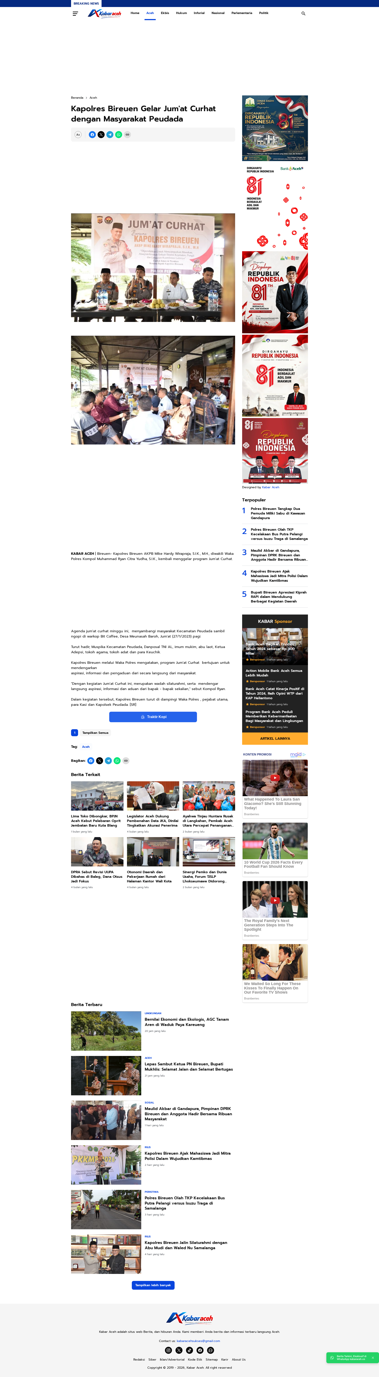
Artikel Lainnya (275, 738)
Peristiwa (152, 1192)
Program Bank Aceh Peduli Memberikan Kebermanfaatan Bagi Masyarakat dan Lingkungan (274, 716)
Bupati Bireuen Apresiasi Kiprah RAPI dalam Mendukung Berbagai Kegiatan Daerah (279, 597)
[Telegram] (109, 134)
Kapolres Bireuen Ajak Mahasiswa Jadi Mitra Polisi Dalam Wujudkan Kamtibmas (188, 1156)
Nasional (218, 13)
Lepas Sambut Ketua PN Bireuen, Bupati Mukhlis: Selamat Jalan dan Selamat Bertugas (189, 1067)
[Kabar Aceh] (104, 13)
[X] (101, 134)
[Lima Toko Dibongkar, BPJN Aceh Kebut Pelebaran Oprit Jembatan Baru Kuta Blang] (97, 796)
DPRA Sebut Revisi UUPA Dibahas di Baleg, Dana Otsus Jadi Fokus (96, 876)
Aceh (150, 13)
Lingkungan (153, 1013)
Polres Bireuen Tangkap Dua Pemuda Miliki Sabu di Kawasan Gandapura (278, 513)
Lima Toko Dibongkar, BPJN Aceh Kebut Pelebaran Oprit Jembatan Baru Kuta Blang (96, 821)
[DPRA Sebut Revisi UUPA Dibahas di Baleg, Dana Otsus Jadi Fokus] (97, 851)
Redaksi (139, 1359)
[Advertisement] (189, 57)
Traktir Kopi (156, 717)
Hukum (181, 13)
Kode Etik (195, 1359)
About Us (239, 1359)
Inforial (199, 13)
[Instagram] (168, 1350)
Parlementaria (242, 13)
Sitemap (212, 1359)
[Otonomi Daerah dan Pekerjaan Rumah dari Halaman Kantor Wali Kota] (153, 851)
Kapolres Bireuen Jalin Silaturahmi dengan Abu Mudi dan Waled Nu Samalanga (186, 1245)
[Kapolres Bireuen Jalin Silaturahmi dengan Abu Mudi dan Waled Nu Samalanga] (106, 1254)
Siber (152, 1359)
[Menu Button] (75, 13)
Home (135, 13)
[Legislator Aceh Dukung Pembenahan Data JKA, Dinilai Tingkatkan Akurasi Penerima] (153, 796)
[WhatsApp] (118, 134)
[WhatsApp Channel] (210, 1350)
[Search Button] (303, 13)
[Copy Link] (127, 134)
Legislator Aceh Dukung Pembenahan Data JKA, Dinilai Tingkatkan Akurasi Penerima (152, 821)
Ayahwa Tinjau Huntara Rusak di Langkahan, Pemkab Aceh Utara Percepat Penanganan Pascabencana (208, 821)
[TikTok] (189, 1350)
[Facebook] (92, 134)
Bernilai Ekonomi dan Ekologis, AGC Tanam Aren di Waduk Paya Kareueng (187, 1022)
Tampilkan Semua (95, 733)
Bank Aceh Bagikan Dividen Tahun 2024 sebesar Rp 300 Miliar (270, 649)
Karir (224, 1359)
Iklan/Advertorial (172, 1359)
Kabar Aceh (270, 487)
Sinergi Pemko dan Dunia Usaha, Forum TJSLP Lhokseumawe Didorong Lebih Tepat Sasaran (205, 876)
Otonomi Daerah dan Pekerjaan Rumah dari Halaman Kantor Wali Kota (149, 876)
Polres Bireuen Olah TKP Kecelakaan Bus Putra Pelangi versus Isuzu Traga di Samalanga (185, 1203)
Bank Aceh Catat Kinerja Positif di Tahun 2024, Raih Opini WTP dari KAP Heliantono (275, 693)
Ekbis (165, 13)
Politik (264, 13)
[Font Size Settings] (78, 134)
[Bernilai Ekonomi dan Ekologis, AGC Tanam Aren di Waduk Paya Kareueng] (106, 1031)
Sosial (149, 1103)
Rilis (148, 1147)
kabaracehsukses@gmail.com (198, 1341)
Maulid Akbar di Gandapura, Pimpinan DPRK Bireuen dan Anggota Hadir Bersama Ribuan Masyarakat (188, 1114)
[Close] (372, 1357)
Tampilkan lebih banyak (153, 1285)
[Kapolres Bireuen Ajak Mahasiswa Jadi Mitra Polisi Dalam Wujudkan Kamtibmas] (106, 1165)
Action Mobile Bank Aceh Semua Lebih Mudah (274, 673)
